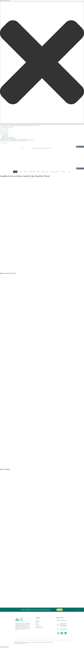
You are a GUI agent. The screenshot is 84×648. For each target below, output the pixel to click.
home (15, 171)
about (19, 171)
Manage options (5, 134)
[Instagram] (58, 633)
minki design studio (22, 643)
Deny (7, 140)
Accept (2, 140)
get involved (44, 171)
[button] (42, 62)
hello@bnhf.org (63, 620)
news (69, 171)
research (63, 171)
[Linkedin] (65, 633)
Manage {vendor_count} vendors (8, 137)
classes (25, 171)
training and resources (54, 171)
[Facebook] (62, 633)
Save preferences (22, 140)
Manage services (5, 136)
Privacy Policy (4, 142)
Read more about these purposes (8, 138)
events (38, 171)
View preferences (13, 140)
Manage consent (4, 646)
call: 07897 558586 (63, 629)
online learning (32, 171)
